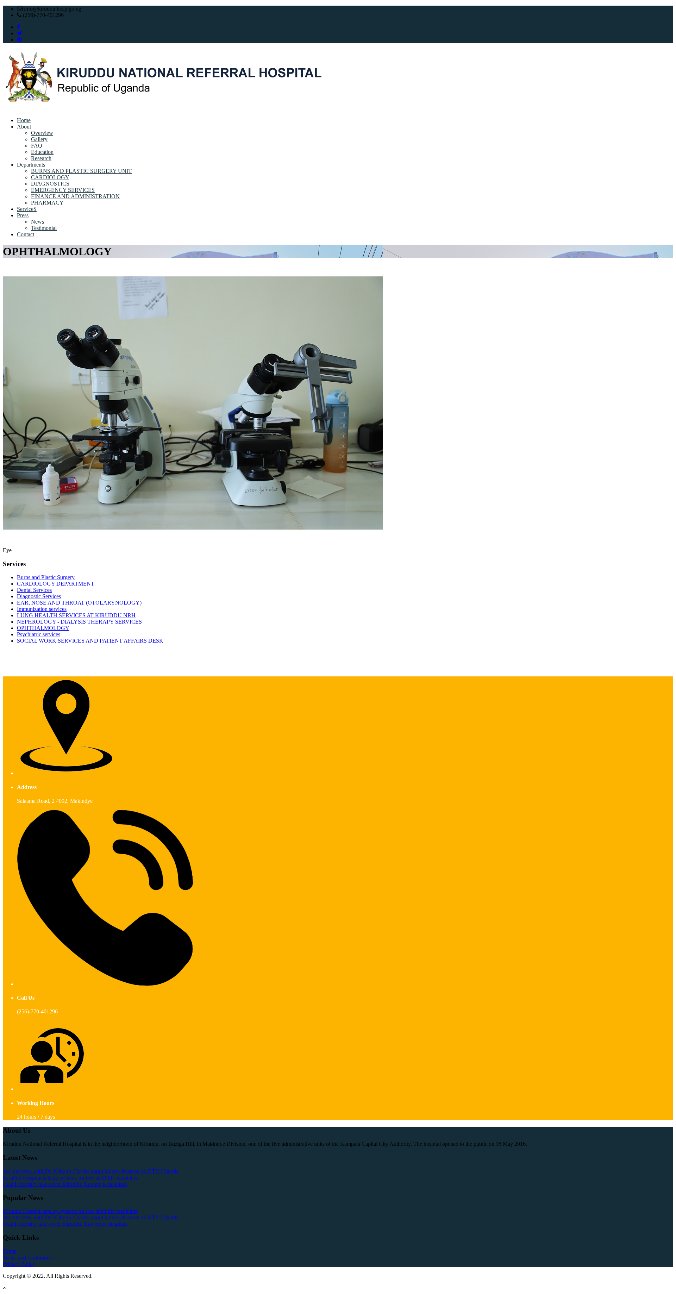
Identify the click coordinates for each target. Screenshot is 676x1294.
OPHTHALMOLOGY (43, 628)
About (24, 127)
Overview (42, 133)
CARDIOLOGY (50, 177)
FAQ (36, 146)
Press (23, 215)
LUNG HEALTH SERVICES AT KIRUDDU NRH (76, 615)
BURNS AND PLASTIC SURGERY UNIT (81, 171)
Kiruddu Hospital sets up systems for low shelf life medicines (70, 1178)
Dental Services (34, 590)
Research (41, 158)
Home (24, 120)
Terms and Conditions (27, 1258)
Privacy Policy (19, 1264)
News (37, 222)
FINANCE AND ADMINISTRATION (75, 196)
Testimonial (44, 228)
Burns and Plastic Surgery (46, 577)
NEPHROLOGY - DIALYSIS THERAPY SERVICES (79, 622)
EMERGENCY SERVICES (63, 190)
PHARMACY (47, 203)
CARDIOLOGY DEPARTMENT (55, 584)
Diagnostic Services (39, 596)
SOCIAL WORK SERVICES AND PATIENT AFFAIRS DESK (90, 641)
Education (42, 152)
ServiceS (27, 209)
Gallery (39, 139)
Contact (25, 234)
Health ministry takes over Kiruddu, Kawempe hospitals (65, 1184)
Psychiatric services (38, 634)
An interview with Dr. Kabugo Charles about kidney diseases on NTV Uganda (91, 1171)
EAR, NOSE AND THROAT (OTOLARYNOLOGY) (79, 603)
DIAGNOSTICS (50, 184)
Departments (31, 165)
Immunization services (42, 609)
